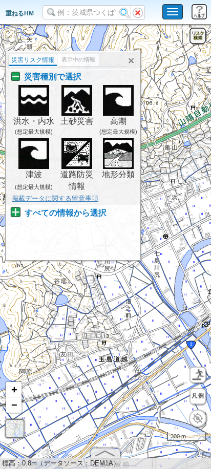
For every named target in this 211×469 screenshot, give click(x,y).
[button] (14, 389)
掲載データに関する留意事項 (55, 198)
